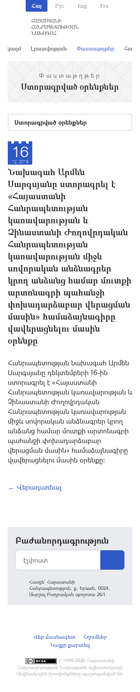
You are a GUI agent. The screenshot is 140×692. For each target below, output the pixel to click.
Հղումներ (95, 636)
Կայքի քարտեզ (70, 645)
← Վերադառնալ (34, 487)
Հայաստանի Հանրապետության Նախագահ (55, 26)
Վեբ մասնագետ (54, 636)
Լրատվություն (49, 48)
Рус (59, 5)
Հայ (37, 5)
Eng (82, 5)
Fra (104, 5)
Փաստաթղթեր (95, 48)
